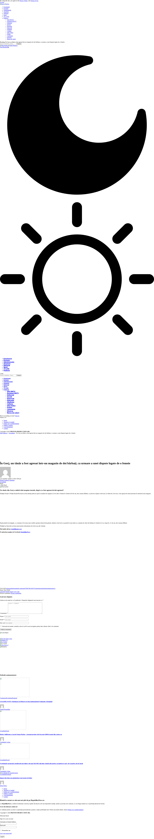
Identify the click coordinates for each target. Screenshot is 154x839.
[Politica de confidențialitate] (75, 810)
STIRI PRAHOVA (30, 588)
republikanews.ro (16, 529)
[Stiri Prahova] (8, 45)
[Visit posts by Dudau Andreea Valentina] (5, 477)
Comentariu (4, 613)
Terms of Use (34, 1)
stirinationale (39, 588)
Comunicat (3, 698)
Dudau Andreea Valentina (7, 480)
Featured (14, 698)
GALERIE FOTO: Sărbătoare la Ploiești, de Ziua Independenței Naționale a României (26, 701)
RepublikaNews (25, 532)
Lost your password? (6, 833)
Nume (2, 616)
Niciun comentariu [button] (16, 593)
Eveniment (9, 698)
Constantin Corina (5, 742)
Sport (7, 731)
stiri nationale (21, 588)
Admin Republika (5, 709)
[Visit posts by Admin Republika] (2, 708)
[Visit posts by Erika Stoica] (2, 784)
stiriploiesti (46, 588)
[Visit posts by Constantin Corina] (2, 740)
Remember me (6, 830)
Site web (2, 623)
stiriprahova (52, 588)
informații (9, 588)
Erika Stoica (3, 785)
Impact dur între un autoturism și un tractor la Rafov (16, 778)
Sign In (17, 416)
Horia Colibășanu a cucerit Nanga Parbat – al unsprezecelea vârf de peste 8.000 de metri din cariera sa (31, 734)
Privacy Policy (24, 1)
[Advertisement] (77, 447)
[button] (2, 2)
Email (2, 619)
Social (8, 760)
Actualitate (3, 482)
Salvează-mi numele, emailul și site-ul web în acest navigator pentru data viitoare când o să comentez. (30, 626)
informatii (14, 588)
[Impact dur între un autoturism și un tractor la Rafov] (9, 773)
